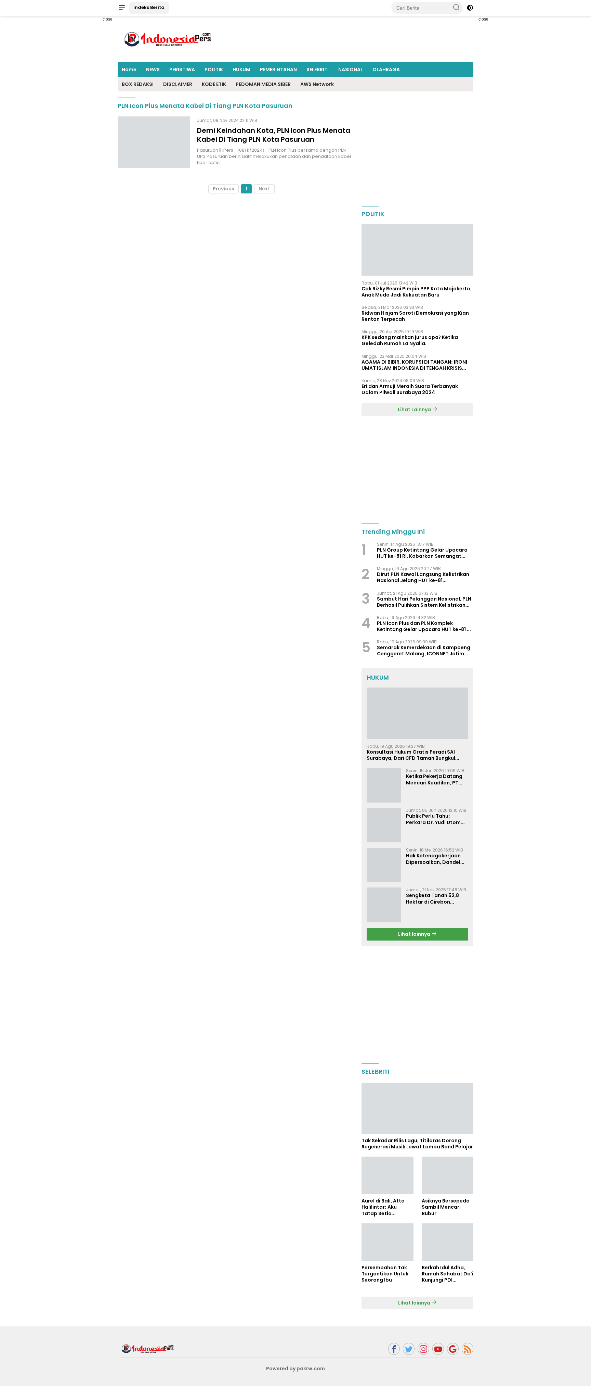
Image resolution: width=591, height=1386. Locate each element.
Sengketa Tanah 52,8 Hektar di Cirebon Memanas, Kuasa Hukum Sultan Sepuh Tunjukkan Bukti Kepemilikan (436, 898)
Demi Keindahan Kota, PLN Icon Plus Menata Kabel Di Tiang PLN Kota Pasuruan (273, 135)
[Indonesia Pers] (148, 1348)
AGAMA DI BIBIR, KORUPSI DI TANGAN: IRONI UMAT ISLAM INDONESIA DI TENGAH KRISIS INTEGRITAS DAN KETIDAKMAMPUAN (414, 365)
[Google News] (453, 1349)
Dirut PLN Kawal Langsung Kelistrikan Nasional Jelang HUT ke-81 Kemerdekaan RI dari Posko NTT (423, 577)
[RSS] (467, 1349)
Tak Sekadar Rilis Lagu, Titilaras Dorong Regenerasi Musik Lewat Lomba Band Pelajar (417, 1143)
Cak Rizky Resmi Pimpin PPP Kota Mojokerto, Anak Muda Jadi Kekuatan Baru (417, 292)
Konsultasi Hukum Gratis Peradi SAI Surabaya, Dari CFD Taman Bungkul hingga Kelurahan (411, 755)
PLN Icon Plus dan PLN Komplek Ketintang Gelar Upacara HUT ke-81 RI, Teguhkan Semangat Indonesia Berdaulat (425, 626)
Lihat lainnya (414, 934)
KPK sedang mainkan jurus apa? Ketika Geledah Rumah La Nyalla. (410, 340)
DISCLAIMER (177, 84)
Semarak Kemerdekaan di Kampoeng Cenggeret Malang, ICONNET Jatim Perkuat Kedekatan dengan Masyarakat (423, 650)
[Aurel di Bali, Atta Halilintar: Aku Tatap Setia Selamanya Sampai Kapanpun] (387, 1175)
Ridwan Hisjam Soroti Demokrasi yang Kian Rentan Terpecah (415, 316)
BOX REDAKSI (138, 84)
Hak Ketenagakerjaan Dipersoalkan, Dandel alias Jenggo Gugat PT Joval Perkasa (434, 859)
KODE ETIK (214, 84)
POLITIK (214, 69)
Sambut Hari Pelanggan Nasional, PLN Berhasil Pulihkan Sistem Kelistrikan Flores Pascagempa (424, 602)
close (108, 19)
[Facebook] (394, 1349)
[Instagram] (423, 1349)
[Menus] (122, 8)
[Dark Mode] (470, 8)
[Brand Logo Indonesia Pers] (169, 38)
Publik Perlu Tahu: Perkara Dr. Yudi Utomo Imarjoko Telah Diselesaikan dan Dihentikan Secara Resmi (435, 819)
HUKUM (241, 69)
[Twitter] (409, 1349)
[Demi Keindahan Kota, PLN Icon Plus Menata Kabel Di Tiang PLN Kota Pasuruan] (154, 142)
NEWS (153, 69)
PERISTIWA (182, 69)
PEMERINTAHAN (278, 69)
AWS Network (317, 84)
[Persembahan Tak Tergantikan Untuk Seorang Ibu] (387, 1242)
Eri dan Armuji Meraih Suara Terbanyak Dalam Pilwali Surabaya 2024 (410, 389)
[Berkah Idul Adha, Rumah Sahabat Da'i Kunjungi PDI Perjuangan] (447, 1242)
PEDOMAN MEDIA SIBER (263, 84)
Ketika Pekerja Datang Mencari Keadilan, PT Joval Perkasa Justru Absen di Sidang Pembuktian (434, 779)
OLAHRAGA (386, 69)
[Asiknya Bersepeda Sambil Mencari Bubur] (447, 1175)
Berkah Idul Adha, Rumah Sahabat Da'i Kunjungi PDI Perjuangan (447, 1273)
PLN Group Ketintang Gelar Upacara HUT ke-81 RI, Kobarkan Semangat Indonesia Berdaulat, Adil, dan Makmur (422, 553)
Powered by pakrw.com (295, 1368)
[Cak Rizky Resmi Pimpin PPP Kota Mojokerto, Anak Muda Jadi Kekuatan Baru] (417, 250)
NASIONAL (350, 69)
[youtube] (438, 1349)
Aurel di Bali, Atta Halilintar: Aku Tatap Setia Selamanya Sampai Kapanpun (386, 1207)
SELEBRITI (317, 69)
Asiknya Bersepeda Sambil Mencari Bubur (446, 1207)
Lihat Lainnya (415, 409)
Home (129, 69)
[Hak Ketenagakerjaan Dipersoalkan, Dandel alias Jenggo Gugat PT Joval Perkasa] (384, 865)
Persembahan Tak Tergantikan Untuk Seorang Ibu (385, 1273)
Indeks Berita (149, 7)
